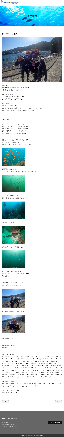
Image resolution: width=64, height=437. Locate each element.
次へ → (58, 401)
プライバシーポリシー (54, 422)
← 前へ (5, 401)
